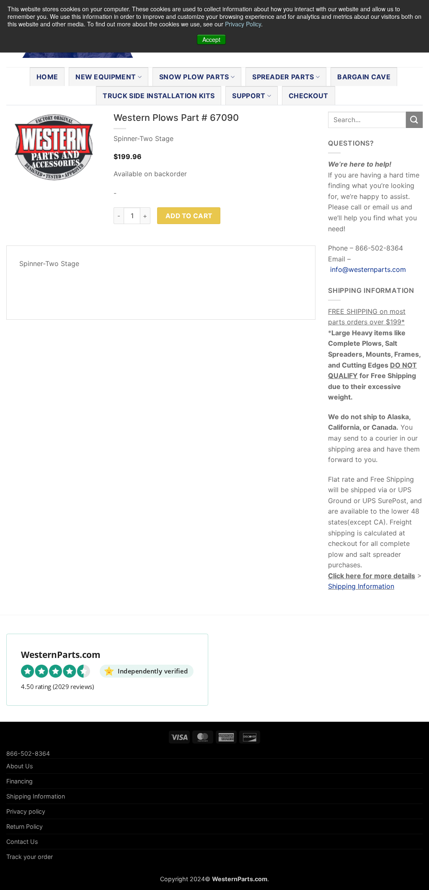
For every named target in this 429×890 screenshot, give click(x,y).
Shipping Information (361, 586)
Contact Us (22, 841)
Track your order (29, 856)
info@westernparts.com (368, 269)
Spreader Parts (283, 77)
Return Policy (24, 826)
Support (248, 95)
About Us (19, 766)
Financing (19, 781)
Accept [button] (211, 39)
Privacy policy (25, 811)
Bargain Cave (363, 77)
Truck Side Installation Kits (158, 95)
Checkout (308, 95)
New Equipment (105, 77)
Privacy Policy (243, 24)
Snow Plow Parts (194, 77)
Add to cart (188, 216)
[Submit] (414, 120)
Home (47, 77)
